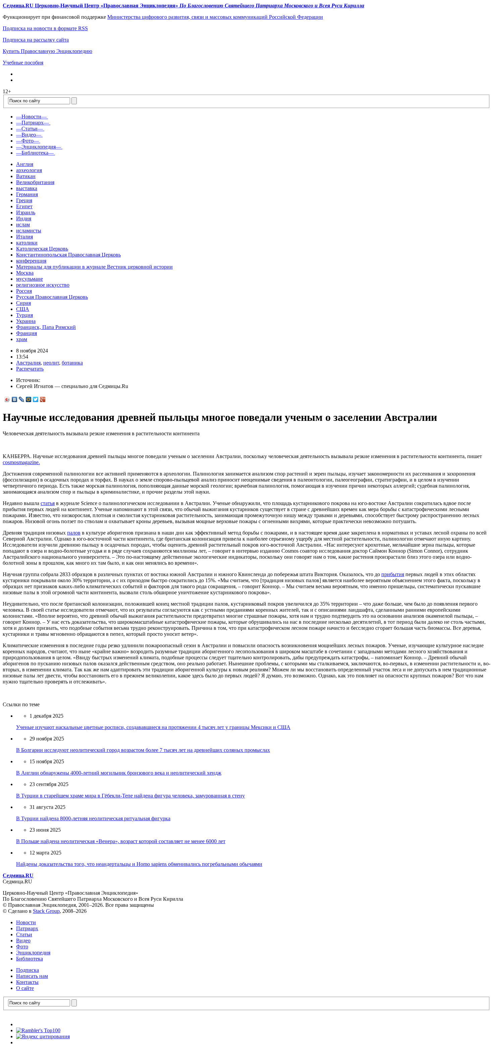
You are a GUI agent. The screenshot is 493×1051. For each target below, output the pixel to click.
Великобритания (35, 182)
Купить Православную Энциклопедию (47, 51)
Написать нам (32, 976)
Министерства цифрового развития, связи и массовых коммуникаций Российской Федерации (215, 17)
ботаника (72, 363)
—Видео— (28, 134)
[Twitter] (35, 399)
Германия (27, 194)
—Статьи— (29, 128)
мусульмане (29, 279)
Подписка (27, 970)
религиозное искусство (42, 285)
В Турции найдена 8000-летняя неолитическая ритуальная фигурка (93, 818)
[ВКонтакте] (14, 399)
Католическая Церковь (42, 249)
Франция (26, 333)
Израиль (25, 212)
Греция (24, 200)
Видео (23, 940)
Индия (23, 218)
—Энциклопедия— (38, 147)
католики (27, 242)
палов (73, 533)
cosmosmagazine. (21, 462)
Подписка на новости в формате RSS (45, 28)
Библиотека (29, 958)
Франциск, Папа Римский (46, 327)
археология (29, 170)
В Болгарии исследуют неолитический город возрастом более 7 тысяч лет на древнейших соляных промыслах (143, 750)
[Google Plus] (42, 399)
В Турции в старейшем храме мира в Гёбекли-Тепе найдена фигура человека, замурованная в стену (130, 795)
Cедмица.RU (18, 875)
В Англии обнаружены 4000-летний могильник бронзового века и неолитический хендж (118, 773)
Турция (24, 315)
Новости (26, 922)
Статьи (24, 934)
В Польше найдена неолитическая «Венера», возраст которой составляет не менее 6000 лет (120, 841)
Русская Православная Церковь (52, 297)
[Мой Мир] (28, 399)
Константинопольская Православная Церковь (68, 255)
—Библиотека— (35, 153)
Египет (24, 206)
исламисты (28, 230)
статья (48, 503)
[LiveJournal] (21, 399)
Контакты (27, 982)
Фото (22, 946)
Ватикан (26, 176)
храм (21, 339)
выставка (26, 188)
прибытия (392, 574)
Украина (26, 321)
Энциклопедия (33, 952)
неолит (51, 363)
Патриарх (27, 928)
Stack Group (46, 911)
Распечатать (30, 369)
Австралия (28, 363)
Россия (24, 291)
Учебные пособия (23, 62)
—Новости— (31, 116)
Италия (24, 236)
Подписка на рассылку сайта (36, 40)
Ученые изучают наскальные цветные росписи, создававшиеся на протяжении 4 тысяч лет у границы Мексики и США (153, 727)
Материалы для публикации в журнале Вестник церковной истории (94, 267)
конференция (31, 261)
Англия (24, 164)
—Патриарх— (32, 122)
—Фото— (27, 141)
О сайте (25, 988)
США (22, 309)
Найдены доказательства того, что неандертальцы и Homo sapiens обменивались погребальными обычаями (139, 864)
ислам (23, 224)
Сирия (23, 303)
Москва (25, 273)
